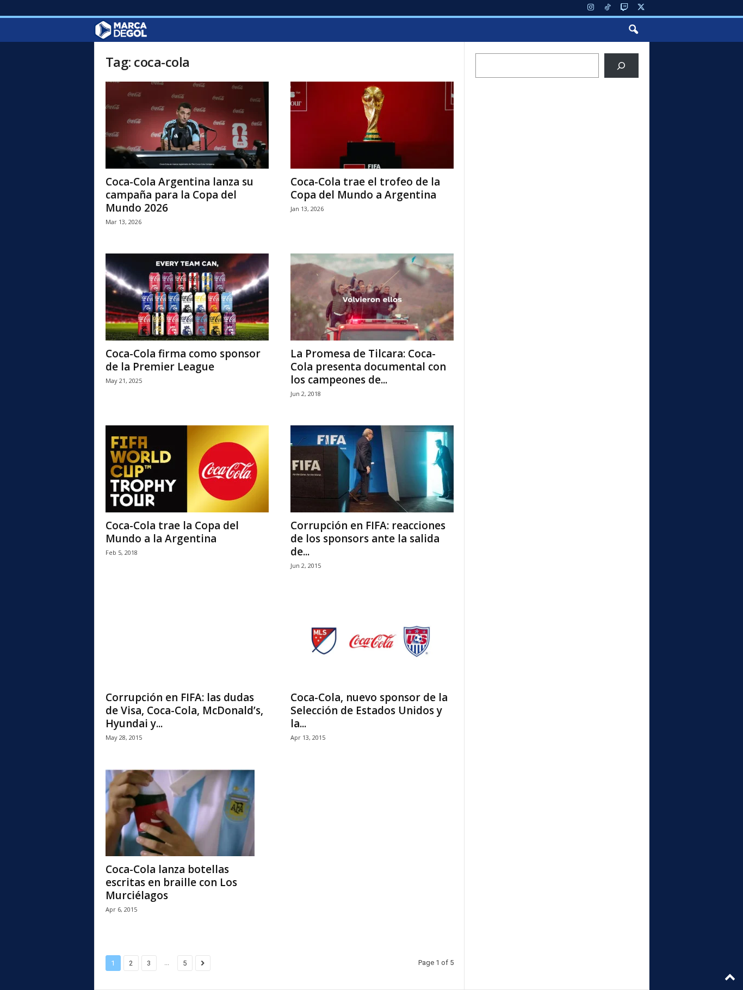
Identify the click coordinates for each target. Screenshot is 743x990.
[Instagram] (590, 8)
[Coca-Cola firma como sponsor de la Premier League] (187, 297)
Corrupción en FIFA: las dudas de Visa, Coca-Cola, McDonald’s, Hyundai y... (184, 710)
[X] (641, 8)
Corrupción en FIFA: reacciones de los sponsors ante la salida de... (367, 538)
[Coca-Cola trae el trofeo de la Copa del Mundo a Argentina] (372, 125)
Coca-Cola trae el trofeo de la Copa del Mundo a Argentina (365, 188)
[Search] (621, 65)
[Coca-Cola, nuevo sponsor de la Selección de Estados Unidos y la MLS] (372, 640)
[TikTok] (607, 8)
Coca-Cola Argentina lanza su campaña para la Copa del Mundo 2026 (179, 195)
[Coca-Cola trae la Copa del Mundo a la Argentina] (187, 468)
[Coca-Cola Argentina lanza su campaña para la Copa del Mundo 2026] (187, 125)
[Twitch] (624, 8)
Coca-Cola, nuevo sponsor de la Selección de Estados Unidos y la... (369, 710)
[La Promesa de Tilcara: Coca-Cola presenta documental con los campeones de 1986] (372, 297)
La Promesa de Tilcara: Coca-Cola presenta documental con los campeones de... (368, 366)
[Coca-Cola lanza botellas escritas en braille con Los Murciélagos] (187, 812)
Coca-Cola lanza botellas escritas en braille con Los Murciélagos (171, 882)
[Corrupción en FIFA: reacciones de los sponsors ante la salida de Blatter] (372, 468)
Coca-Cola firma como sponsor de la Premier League (183, 360)
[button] (633, 30)
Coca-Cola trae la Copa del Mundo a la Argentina (172, 532)
